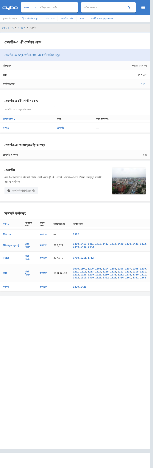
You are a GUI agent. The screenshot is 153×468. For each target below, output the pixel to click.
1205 (113, 268)
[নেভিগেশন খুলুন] (143, 7)
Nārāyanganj (11, 245)
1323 (113, 277)
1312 (76, 277)
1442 (91, 246)
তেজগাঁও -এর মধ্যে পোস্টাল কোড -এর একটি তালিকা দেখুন (32, 54)
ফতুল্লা (6, 286)
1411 (91, 243)
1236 (128, 274)
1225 (91, 274)
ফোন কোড (49, 18)
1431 (135, 243)
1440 (76, 246)
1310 (136, 274)
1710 (76, 257)
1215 (144, 84)
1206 (121, 268)
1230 (106, 274)
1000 (76, 268)
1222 (76, 274)
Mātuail (7, 234)
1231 (113, 274)
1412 (98, 243)
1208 (135, 268)
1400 (76, 243)
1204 (106, 268)
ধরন (82, 18)
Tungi (6, 257)
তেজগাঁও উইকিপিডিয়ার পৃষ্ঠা (23, 190)
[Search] (129, 7)
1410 (83, 243)
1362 (76, 234)
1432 (143, 243)
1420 (121, 243)
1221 (143, 271)
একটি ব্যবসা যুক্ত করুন (102, 18)
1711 (83, 257)
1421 (83, 286)
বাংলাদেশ (21, 27)
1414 (113, 243)
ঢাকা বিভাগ (27, 245)
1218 (128, 271)
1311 (143, 274)
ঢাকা (5, 272)
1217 (121, 271)
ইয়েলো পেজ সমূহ (30, 18)
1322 (106, 277)
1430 (128, 243)
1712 (91, 257)
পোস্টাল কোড (67, 18)
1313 (83, 277)
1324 (121, 277)
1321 (98, 277)
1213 (91, 271)
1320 (91, 277)
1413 (106, 243)
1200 (91, 268)
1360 (128, 277)
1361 (136, 277)
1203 (98, 268)
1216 (113, 271)
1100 (83, 268)
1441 (83, 246)
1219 (135, 271)
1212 (83, 271)
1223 (83, 274)
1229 (98, 274)
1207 (128, 268)
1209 (143, 268)
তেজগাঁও (60, 127)
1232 (121, 274)
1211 (76, 271)
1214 (98, 271)
